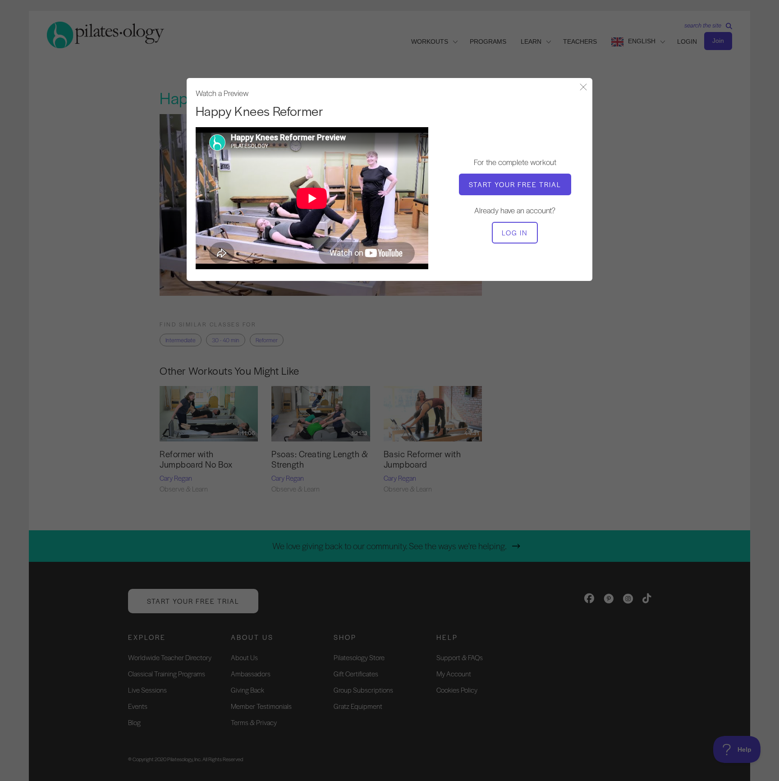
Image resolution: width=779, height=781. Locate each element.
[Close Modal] (583, 87)
